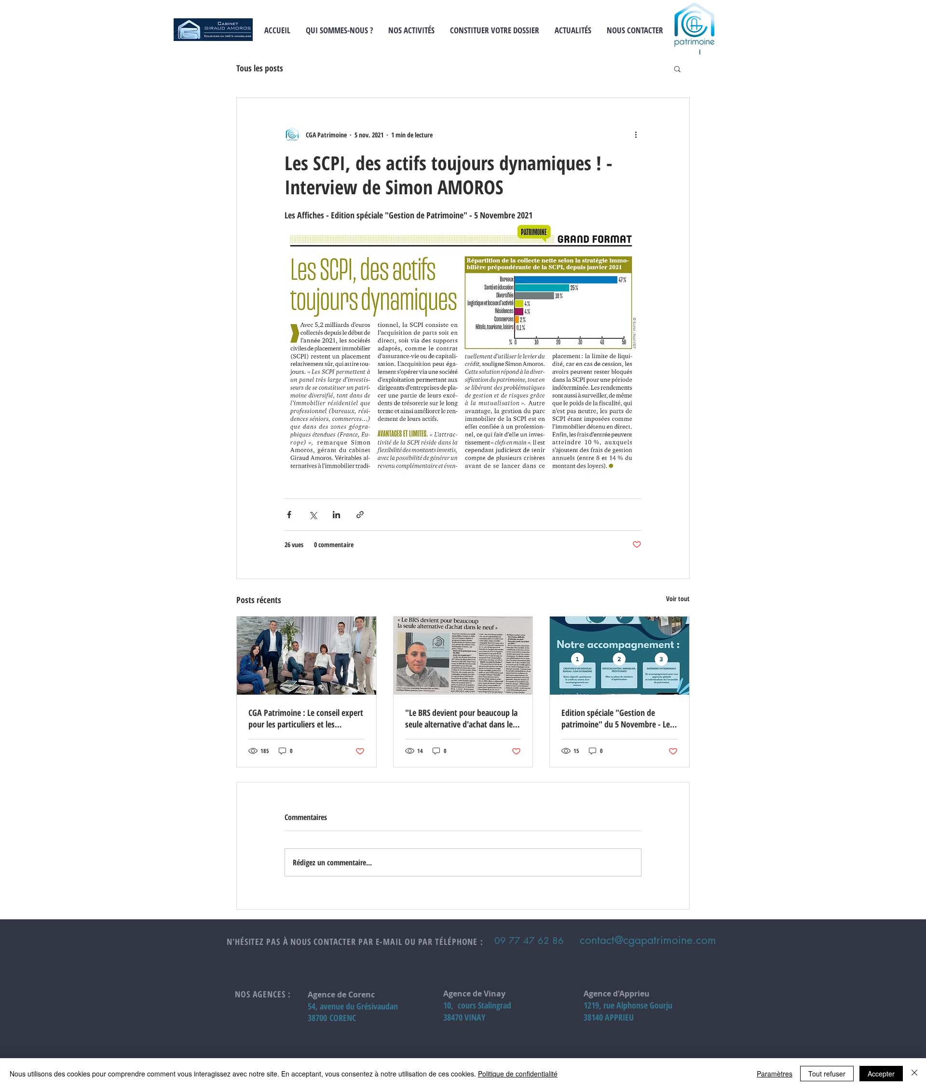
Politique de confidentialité (518, 1073)
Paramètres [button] (774, 1073)
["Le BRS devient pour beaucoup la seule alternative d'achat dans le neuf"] (463, 656)
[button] (677, 68)
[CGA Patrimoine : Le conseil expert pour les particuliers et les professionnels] (306, 656)
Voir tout (678, 598)
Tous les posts (259, 68)
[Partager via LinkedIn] (336, 514)
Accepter (881, 1073)
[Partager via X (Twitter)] (312, 514)
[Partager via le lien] (360, 514)
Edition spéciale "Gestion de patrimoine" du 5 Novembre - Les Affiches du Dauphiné (617, 718)
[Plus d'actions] (635, 134)
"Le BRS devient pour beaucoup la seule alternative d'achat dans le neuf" (461, 718)
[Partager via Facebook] (289, 514)
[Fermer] (914, 1073)
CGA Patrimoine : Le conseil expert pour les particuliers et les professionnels (305, 718)
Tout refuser (826, 1073)
